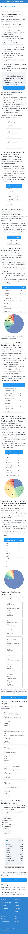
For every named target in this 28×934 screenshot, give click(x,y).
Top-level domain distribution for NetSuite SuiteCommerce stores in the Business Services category (14, 61)
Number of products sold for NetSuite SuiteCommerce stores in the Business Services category (13, 49)
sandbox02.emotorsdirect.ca (11, 787)
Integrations (4, 908)
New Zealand (7, 308)
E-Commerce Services (14, 133)
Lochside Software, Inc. (7, 931)
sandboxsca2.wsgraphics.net (12, 770)
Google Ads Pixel (9, 395)
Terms (17, 921)
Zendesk (7, 411)
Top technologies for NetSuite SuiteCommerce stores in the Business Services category (13, 55)
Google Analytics (9, 390)
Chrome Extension (18, 1)
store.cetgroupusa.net (10, 752)
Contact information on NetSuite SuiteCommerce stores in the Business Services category (13, 38)
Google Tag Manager (10, 388)
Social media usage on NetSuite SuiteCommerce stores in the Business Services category (13, 32)
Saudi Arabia (7, 311)
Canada (6, 295)
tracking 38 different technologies (14, 350)
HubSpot (7, 403)
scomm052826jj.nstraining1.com (12, 717)
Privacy (17, 919)
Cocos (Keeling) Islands (10, 301)
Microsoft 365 (8, 393)
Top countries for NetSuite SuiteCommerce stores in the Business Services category (13, 44)
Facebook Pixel (9, 408)
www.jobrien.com (12, 678)
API (2, 911)
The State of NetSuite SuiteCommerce (13, 894)
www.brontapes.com (13, 608)
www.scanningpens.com (14, 660)
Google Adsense (9, 398)
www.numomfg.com (12, 626)
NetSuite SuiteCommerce (18, 19)
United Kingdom (8, 298)
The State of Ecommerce (10, 892)
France (6, 303)
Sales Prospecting (6, 902)
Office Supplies (12, 122)
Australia (6, 293)
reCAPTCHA (8, 401)
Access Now (14, 88)
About (17, 902)
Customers (18, 908)
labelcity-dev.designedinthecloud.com (14, 735)
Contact (17, 905)
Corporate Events (13, 142)
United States (7, 290)
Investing (3, 905)
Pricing (3, 919)
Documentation (5, 921)
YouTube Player (9, 406)
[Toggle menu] (26, 6)
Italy (5, 306)
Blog (16, 911)
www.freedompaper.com (14, 643)
